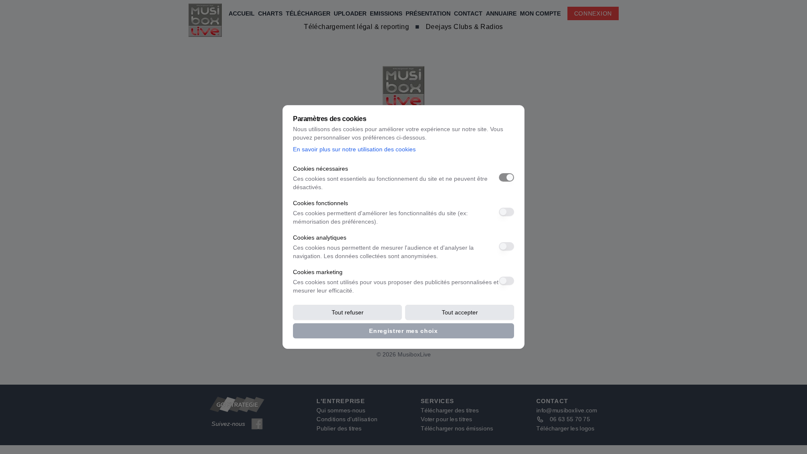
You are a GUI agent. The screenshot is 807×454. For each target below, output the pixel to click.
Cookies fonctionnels (320, 203)
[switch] (506, 177)
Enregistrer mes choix (403, 330)
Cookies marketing (318, 272)
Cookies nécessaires (320, 168)
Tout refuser (348, 312)
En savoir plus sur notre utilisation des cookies (354, 149)
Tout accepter (460, 312)
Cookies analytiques (319, 237)
